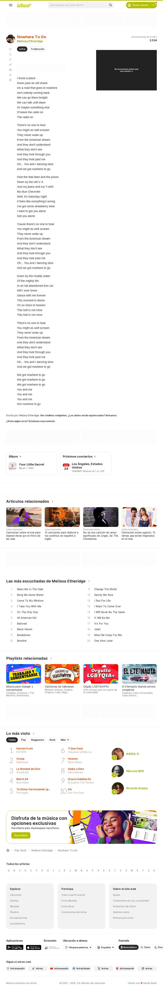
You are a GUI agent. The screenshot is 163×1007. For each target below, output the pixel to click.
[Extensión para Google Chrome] (52, 947)
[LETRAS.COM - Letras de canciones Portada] (24, 5)
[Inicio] (7, 850)
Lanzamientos (17, 923)
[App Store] (33, 947)
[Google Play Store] (14, 947)
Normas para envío (123, 917)
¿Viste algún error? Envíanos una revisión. (30, 421)
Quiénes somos (121, 912)
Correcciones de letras (74, 912)
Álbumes (14, 906)
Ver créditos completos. (53, 415)
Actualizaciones (18, 917)
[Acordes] (10, 64)
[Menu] (10, 5)
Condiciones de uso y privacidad (131, 900)
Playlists (14, 912)
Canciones (15, 895)
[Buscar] (110, 5)
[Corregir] (10, 75)
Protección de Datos (124, 906)
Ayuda (116, 895)
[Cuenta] (153, 5)
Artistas (14, 900)
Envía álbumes (69, 900)
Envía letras (67, 906)
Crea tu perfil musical (73, 895)
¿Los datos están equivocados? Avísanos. (92, 415)
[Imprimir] (10, 69)
